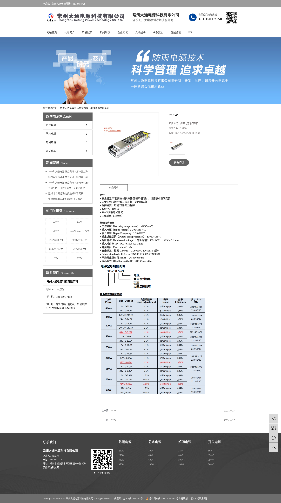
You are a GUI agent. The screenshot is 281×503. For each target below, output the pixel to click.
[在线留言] (273, 438)
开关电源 (51, 151)
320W (56, 222)
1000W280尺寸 (79, 240)
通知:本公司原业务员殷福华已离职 (65, 193)
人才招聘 (140, 32)
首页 (62, 108)
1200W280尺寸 (56, 240)
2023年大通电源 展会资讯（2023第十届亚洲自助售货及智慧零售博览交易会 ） (69, 177)
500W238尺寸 (79, 249)
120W (211, 455)
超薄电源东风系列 (100, 108)
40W (150, 455)
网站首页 (52, 32)
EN (190, 32)
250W (79, 222)
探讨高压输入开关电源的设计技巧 (65, 199)
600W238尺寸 (56, 249)
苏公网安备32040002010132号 (164, 498)
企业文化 (122, 32)
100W (151, 464)
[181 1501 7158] (273, 418)
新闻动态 (105, 32)
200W (79, 258)
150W (113, 410)
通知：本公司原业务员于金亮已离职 (66, 188)
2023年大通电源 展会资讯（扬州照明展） (69, 182)
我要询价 (179, 162)
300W (121, 460)
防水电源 (51, 133)
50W (180, 460)
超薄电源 (83, 108)
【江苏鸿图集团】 (199, 498)
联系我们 (158, 32)
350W (56, 231)
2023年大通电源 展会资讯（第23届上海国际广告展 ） (69, 171)
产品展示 (87, 32)
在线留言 (176, 32)
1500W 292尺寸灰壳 (79, 231)
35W (180, 451)
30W (150, 451)
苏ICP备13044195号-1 (134, 498)
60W (56, 258)
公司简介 (69, 32)
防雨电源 (51, 125)
